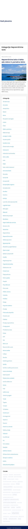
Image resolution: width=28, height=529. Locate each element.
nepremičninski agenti (16, 489)
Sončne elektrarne (7, 381)
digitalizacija (5, 476)
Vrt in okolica (6, 444)
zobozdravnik (12, 519)
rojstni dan (6, 507)
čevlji (19, 519)
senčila (18, 507)
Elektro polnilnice (7, 129)
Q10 (4, 336)
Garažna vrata (6, 143)
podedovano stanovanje (7, 494)
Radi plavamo (6, 21)
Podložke (5, 295)
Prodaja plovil (6, 326)
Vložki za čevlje (6, 430)
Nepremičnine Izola (6, 56)
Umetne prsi (6, 413)
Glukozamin (6, 150)
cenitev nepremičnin (17, 474)
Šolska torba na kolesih (8, 378)
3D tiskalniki (11, 474)
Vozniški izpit (6, 437)
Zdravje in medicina (8, 457)
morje (17, 484)
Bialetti (4, 112)
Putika (4, 333)
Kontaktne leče (6, 188)
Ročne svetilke (6, 350)
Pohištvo (5, 298)
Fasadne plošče (6, 139)
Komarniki (5, 177)
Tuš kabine (5, 409)
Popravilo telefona (7, 305)
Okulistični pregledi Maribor (10, 247)
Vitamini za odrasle (7, 426)
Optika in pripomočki (8, 253)
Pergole (5, 281)
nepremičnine (7, 490)
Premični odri (6, 316)
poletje (15, 494)
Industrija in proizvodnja (9, 153)
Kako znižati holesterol (8, 167)
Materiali (5, 212)
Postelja (5, 309)
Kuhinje (5, 198)
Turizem (5, 406)
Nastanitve (5, 229)
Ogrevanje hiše (6, 243)
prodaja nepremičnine (14, 505)
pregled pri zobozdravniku (11, 499)
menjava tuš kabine (6, 484)
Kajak (4, 164)
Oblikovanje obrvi (7, 240)
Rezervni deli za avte (8, 347)
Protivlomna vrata (7, 330)
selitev (13, 507)
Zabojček (5, 447)
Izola (4, 160)
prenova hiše (19, 502)
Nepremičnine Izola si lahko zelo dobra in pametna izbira (13, 60)
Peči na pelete (6, 278)
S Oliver (5, 354)
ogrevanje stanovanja (6, 492)
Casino (4, 122)
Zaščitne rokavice (7, 451)
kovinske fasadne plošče (7, 481)
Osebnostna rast (7, 267)
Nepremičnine (6, 233)
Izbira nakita (6, 157)
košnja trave (14, 481)
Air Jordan (5, 105)
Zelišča (4, 461)
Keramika (5, 174)
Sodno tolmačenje (7, 371)
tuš (22, 510)
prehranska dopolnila (9, 502)
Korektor (5, 191)
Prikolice (5, 319)
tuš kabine (5, 513)
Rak (4, 340)
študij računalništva (6, 521)
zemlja (5, 519)
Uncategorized (6, 416)
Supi (4, 388)
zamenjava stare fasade (14, 516)
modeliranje (13, 484)
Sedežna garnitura (7, 361)
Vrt (3, 440)
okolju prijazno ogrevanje (15, 492)
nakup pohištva (7, 487)
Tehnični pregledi (7, 395)
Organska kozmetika (8, 264)
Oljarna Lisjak (6, 250)
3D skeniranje (5, 474)
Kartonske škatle (7, 170)
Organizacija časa (7, 260)
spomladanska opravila (7, 510)
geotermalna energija (17, 476)
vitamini (15, 513)
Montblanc (5, 219)
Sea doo (5, 357)
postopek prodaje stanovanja (8, 497)
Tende (4, 399)
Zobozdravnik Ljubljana (8, 464)
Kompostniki (6, 181)
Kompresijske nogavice (8, 184)
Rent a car (5, 343)
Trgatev (5, 402)
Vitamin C (5, 419)
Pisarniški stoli (6, 285)
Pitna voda (5, 288)
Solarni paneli (6, 375)
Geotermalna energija (8, 146)
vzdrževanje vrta (6, 516)
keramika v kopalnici (10, 479)
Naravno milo (6, 226)
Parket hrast (6, 271)
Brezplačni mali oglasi (8, 119)
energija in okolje (7, 136)
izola (4, 479)
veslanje (9, 513)
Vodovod (5, 433)
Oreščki (5, 257)
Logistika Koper (6, 205)
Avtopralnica (6, 108)
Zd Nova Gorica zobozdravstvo (10, 454)
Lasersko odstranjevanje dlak (10, 202)
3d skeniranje (6, 101)
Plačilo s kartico (7, 291)
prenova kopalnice (6, 505)
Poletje (4, 302)
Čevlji (4, 126)
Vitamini (5, 423)
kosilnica (16, 479)
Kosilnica (5, 195)
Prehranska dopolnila (8, 312)
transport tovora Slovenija (16, 510)
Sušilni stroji (6, 392)
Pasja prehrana (6, 274)
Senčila (4, 364)
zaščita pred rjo (21, 516)
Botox (4, 115)
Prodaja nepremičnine (8, 323)
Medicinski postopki (8, 215)
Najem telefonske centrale (9, 222)
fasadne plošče (10, 476)
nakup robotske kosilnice (18, 486)
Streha (4, 385)
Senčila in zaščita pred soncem (10, 368)
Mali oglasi (5, 208)
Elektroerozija (6, 132)
